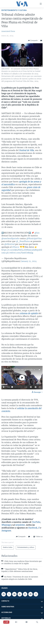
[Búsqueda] (37, 622)
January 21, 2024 (29, 261)
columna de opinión (28, 313)
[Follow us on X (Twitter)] (9, 594)
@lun (36, 233)
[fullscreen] (40, 387)
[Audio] (16, 622)
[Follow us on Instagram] (36, 594)
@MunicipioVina (34, 238)
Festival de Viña (26, 150)
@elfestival (9, 244)
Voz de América (13, 373)
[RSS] (19, 594)
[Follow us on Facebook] (3, 594)
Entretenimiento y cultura (14, 10)
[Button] (33, 40)
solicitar (20, 408)
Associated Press (8, 31)
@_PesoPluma (23, 241)
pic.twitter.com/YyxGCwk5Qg (19, 252)
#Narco (15, 247)
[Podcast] (25, 594)
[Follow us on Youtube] (14, 594)
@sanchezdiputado (10, 238)
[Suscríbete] (30, 594)
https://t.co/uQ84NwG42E (13, 250)
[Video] (26, 622)
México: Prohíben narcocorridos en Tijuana (24, 370)
